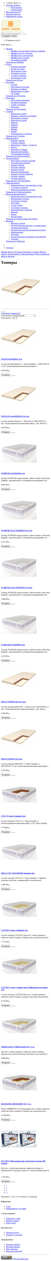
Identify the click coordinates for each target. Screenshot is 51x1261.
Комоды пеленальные (20, 172)
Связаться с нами (13, 1218)
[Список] (2, 311)
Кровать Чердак (17, 165)
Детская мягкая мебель (20, 154)
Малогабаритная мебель (16, 194)
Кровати (14, 125)
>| (6, 1192)
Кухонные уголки (18, 73)
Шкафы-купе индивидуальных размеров (28, 51)
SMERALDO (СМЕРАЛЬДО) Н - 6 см (17, 1047)
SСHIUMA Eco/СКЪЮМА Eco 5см (16, 531)
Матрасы (9, 221)
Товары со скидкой (14, 1235)
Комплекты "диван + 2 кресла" (24, 145)
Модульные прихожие (20, 100)
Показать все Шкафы (15, 62)
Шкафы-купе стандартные (22, 55)
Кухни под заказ (18, 69)
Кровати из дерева (18, 114)
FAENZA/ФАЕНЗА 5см (11, 359)
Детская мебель (12, 158)
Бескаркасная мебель (19, 152)
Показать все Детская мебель (18, 181)
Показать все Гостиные (16, 96)
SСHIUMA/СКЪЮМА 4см (13, 645)
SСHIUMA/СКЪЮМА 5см (13, 473)
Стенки (14, 85)
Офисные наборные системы (23, 190)
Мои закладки (12, 1249)
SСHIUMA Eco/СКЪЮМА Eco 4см (16, 588)
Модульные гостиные (20, 87)
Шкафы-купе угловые (20, 58)
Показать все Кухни (14, 80)
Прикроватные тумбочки (21, 134)
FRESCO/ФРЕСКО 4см (11, 759)
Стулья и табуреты (18, 76)
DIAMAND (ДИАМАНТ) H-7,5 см (16, 1104)
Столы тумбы (16, 205)
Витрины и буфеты (19, 89)
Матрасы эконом (18, 223)
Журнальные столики (20, 91)
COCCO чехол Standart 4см (13, 816)
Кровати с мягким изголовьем (23, 116)
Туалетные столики (19, 201)
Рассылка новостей (14, 1251)
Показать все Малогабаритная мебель (22, 219)
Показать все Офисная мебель (18, 192)
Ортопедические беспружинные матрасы (28, 230)
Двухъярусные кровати (20, 163)
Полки (13, 214)
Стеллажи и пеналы (19, 187)
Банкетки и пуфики (19, 149)
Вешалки (15, 107)
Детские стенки (17, 170)
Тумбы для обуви (18, 105)
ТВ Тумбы (15, 93)
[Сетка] (4, 311)
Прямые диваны (18, 140)
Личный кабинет (13, 1244)
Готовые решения (18, 67)
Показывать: (6, 318)
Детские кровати (18, 167)
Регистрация (16, 7)
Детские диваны (18, 176)
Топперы (14, 239)
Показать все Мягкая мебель (18, 156)
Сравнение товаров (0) (10, 313)
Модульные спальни (19, 118)
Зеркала (14, 127)
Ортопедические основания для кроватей (28, 237)
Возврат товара (12, 1221)
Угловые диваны (18, 143)
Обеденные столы (18, 78)
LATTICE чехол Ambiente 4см (14, 930)
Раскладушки (16, 217)
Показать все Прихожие (16, 109)
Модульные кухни (18, 71)
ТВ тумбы (15, 203)
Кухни (8, 64)
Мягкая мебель (12, 138)
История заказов (13, 1247)
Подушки (15, 234)
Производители (12, 1233)
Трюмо (14, 132)
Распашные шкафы (19, 60)
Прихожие (10, 98)
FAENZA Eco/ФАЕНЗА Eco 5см (15, 416)
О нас (8, 1206)
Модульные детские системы (23, 161)
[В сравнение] (14, 375)
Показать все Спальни (15, 136)
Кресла (14, 147)
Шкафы (9, 49)
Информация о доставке (16, 1209)
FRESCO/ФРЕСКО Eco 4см (13, 702)
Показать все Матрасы (15, 241)
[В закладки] (12, 375)
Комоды (14, 123)
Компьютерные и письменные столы (26, 185)
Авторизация (16, 10)
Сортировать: (6, 315)
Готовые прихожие (19, 102)
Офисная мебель (13, 183)
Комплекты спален (19, 120)
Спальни (9, 111)
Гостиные (10, 82)
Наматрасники (17, 232)
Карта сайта (11, 1223)
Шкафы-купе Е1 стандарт (22, 53)
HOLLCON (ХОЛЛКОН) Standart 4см (18, 873)
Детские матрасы (18, 178)
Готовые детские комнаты (22, 174)
